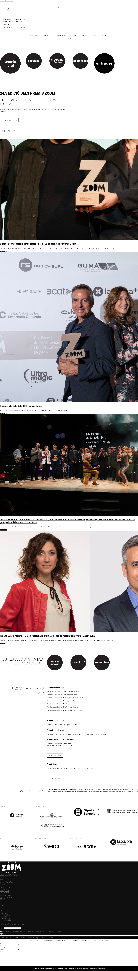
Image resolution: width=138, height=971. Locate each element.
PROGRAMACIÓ (61, 35)
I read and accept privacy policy (53, 931)
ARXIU (94, 35)
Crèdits (16, 938)
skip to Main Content (6, 1)
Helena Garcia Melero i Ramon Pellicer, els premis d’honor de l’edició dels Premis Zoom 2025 (47, 636)
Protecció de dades (46, 938)
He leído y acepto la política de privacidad (34, 931)
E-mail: (2, 928)
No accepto (93, 968)
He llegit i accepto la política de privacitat (12, 931)
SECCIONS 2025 (48, 35)
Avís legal (36, 938)
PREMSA (84, 35)
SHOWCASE (7, 917)
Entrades (6, 913)
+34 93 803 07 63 (5, 895)
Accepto (85, 968)
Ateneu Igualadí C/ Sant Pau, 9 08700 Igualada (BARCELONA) (5, 890)
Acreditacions (8, 915)
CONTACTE (105, 35)
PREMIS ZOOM (34, 35)
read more (3, 251)
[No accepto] (136, 968)
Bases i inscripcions (55, 755)
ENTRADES (75, 35)
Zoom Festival (5, 938)
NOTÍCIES (7, 918)
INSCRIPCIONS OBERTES (9, 120)
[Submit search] (18, 944)
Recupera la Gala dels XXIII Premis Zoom (21, 406)
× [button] (0, 951)
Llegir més (102, 968)
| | (31, 931)
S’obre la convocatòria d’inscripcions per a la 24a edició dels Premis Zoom (38, 244)
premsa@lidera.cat (6, 897)
